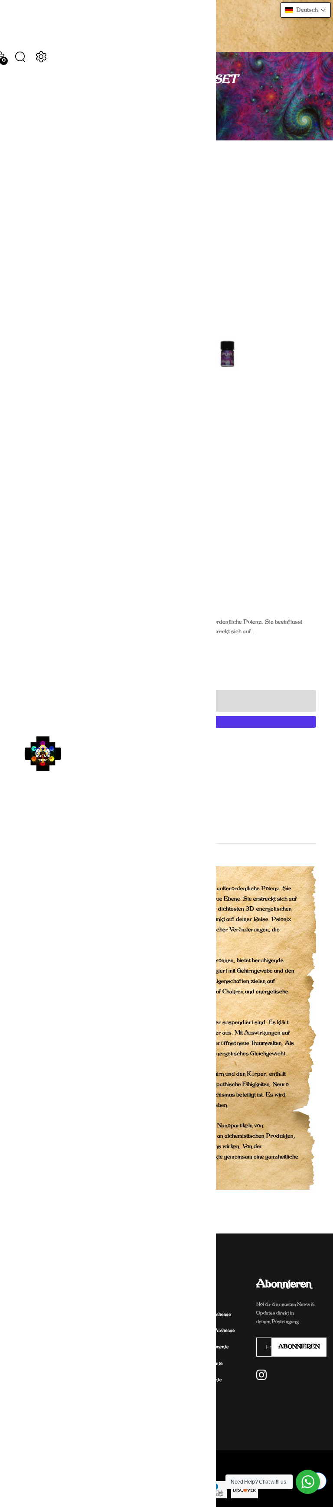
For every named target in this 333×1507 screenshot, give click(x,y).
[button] (305, 10)
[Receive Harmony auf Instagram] (261, 1374)
